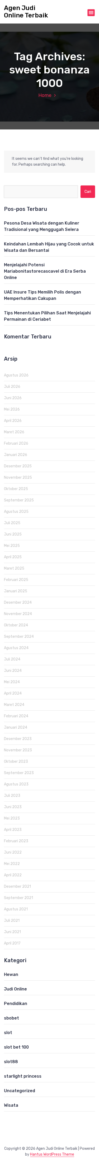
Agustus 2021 (16, 909)
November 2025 (18, 477)
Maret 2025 (14, 568)
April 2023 (13, 829)
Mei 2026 (12, 409)
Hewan (11, 974)
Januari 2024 (15, 727)
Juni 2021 (12, 932)
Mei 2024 (12, 682)
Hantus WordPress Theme (52, 1154)
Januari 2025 (15, 591)
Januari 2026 (15, 455)
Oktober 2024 (16, 625)
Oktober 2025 (16, 489)
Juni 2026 (13, 398)
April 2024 (13, 693)
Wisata (11, 1105)
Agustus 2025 (16, 511)
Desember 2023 (18, 739)
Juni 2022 (13, 852)
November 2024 (18, 614)
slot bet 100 (16, 1047)
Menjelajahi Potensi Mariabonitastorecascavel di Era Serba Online (45, 271)
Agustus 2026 (16, 375)
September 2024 (19, 636)
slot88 (11, 1061)
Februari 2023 (16, 841)
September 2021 (18, 898)
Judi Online (15, 989)
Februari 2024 (16, 716)
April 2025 (13, 557)
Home (44, 95)
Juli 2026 (12, 386)
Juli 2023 (12, 795)
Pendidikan (15, 1003)
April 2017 (12, 943)
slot (8, 1032)
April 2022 (13, 875)
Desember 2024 (18, 602)
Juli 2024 (12, 659)
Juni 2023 (13, 807)
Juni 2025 (13, 534)
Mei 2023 (12, 818)
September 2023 (19, 773)
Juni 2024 (13, 670)
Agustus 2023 (16, 784)
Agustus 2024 (16, 648)
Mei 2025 (12, 545)
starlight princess (22, 1076)
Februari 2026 (16, 443)
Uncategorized (19, 1090)
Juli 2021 (12, 920)
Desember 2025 (18, 466)
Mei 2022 (12, 864)
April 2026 (13, 420)
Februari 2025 (16, 580)
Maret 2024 (14, 704)
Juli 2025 (12, 523)
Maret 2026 (14, 432)
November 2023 (18, 750)
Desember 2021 (17, 886)
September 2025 (19, 500)
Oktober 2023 (16, 761)
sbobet (11, 1018)
